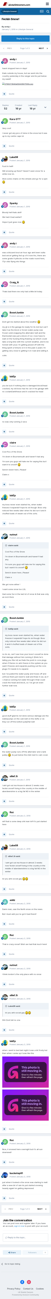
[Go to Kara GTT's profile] (5, 121)
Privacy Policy (13, 1288)
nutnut (13, 534)
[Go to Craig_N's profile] (5, 284)
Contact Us (28, 1288)
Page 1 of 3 (25, 48)
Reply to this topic (25, 38)
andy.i (7, 26)
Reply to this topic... (16, 1237)
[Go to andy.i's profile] (5, 61)
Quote (11, 94)
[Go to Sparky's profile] (5, 205)
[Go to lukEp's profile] (5, 378)
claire (13, 442)
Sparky (14, 203)
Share (13, 1252)
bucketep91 (16, 1173)
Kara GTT (15, 119)
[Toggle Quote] (6, 545)
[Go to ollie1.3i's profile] (5, 778)
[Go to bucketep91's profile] (5, 1175)
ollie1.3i (14, 776)
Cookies (40, 1288)
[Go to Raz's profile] (5, 814)
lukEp (13, 376)
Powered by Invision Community (25, 1295)
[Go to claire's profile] (5, 444)
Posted (20, 62)
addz (12, 900)
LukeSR (14, 157)
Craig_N (14, 282)
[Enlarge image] (17, 84)
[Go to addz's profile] (5, 902)
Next (41, 48)
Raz (12, 812)
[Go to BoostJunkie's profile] (5, 314)
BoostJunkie (17, 312)
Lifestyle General (25, 29)
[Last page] (47, 48)
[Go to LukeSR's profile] (5, 159)
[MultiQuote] (4, 94)
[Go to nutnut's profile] (5, 536)
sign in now (19, 1226)
